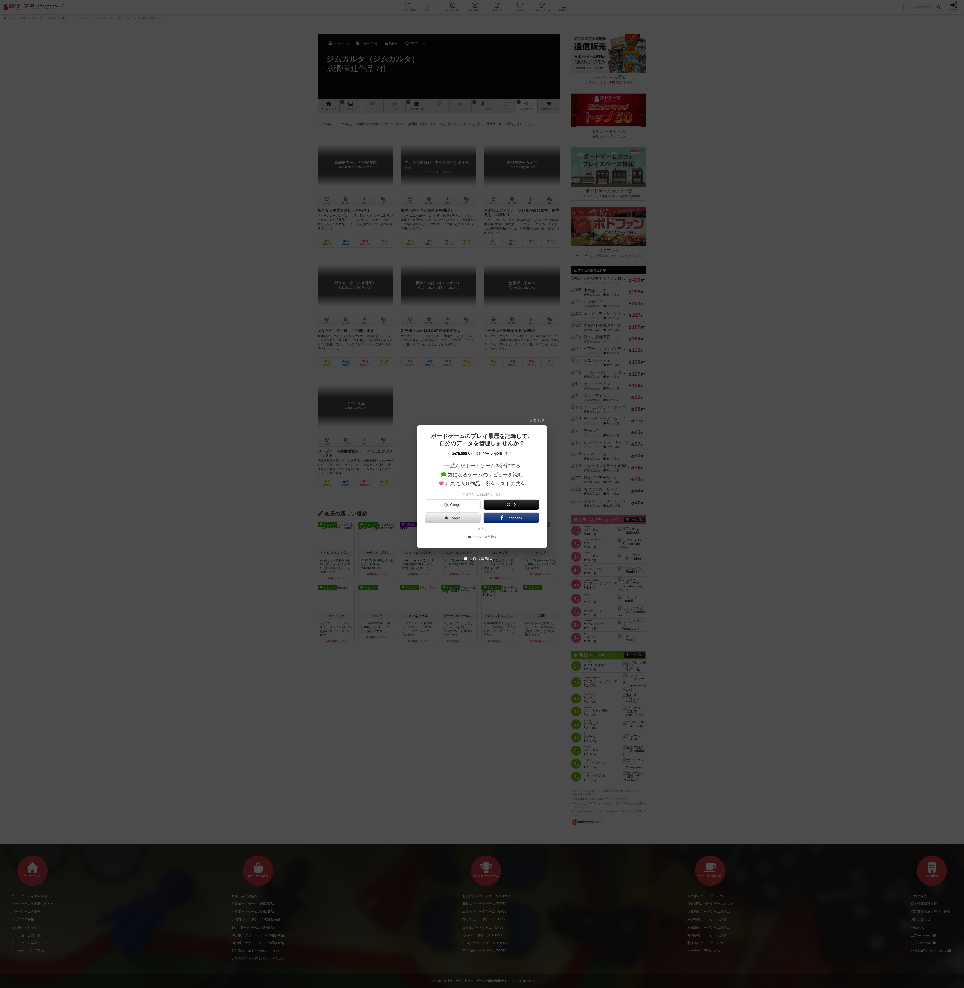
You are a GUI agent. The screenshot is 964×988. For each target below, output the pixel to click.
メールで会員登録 (484, 537)
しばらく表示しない (483, 559)
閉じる (539, 421)
